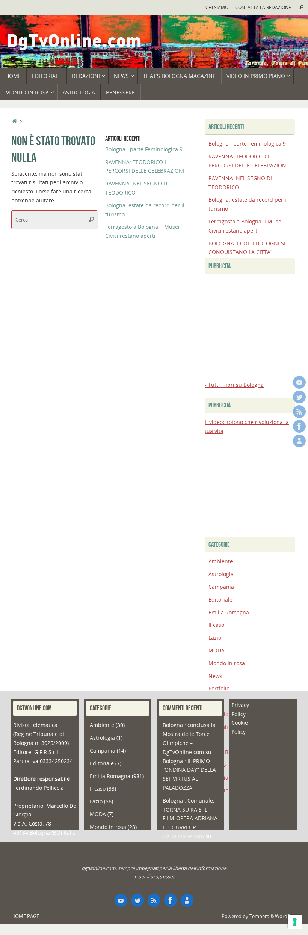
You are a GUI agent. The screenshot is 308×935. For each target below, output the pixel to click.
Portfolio (218, 688)
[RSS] (299, 411)
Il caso (216, 624)
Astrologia (221, 574)
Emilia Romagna (228, 612)
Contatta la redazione (263, 7)
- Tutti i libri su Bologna (234, 384)
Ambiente (220, 561)
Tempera (259, 916)
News (215, 676)
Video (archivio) (227, 777)
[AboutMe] (299, 441)
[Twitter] (299, 397)
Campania (221, 586)
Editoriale (220, 599)
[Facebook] (299, 426)
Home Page (25, 916)
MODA (216, 650)
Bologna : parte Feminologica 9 (144, 149)
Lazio (214, 637)
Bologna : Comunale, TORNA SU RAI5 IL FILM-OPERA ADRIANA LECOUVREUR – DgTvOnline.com (190, 818)
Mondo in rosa (226, 663)
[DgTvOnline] (299, 382)
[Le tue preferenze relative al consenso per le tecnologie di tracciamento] (295, 922)
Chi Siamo (216, 7)
